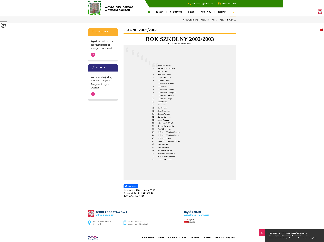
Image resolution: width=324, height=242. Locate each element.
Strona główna (149, 12)
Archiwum (206, 12)
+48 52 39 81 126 (229, 4)
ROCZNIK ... (230, 20)
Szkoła (159, 12)
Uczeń (191, 12)
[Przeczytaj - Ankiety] (107, 68)
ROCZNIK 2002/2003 (140, 30)
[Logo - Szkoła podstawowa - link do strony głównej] (114, 8)
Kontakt (222, 12)
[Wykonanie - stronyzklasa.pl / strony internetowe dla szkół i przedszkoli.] (93, 238)
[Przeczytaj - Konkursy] (107, 32)
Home (195, 20)
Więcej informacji (93, 55)
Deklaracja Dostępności (225, 237)
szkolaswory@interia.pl (202, 4)
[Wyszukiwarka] (233, 12)
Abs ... (213, 20)
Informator (176, 12)
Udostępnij (132, 186)
